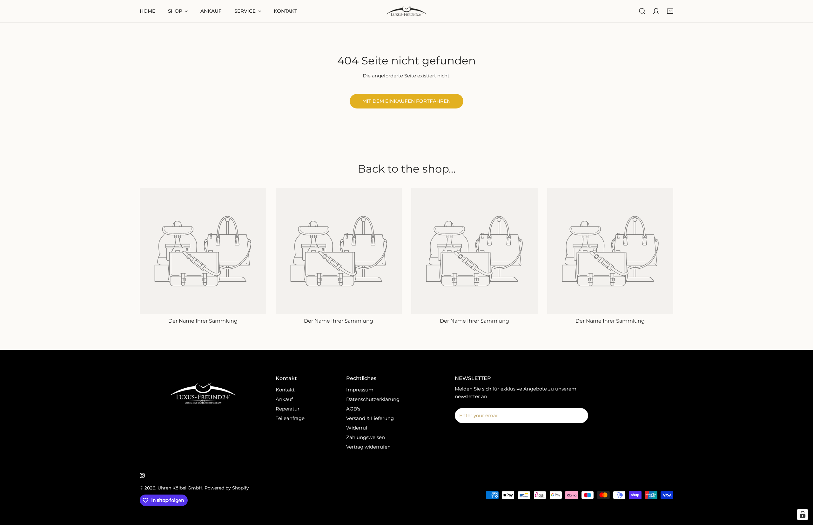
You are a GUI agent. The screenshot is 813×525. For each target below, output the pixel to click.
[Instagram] (142, 475)
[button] (670, 11)
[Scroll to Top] (801, 491)
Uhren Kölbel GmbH (180, 488)
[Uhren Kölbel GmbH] (406, 11)
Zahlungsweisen (365, 437)
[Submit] (580, 415)
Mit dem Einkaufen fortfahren (406, 101)
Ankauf (284, 399)
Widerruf (356, 428)
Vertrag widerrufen (368, 447)
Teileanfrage (290, 418)
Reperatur (287, 409)
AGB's (353, 409)
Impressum (359, 390)
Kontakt (285, 390)
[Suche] (642, 11)
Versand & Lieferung (370, 418)
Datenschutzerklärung (373, 399)
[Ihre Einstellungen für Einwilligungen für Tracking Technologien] (802, 514)
